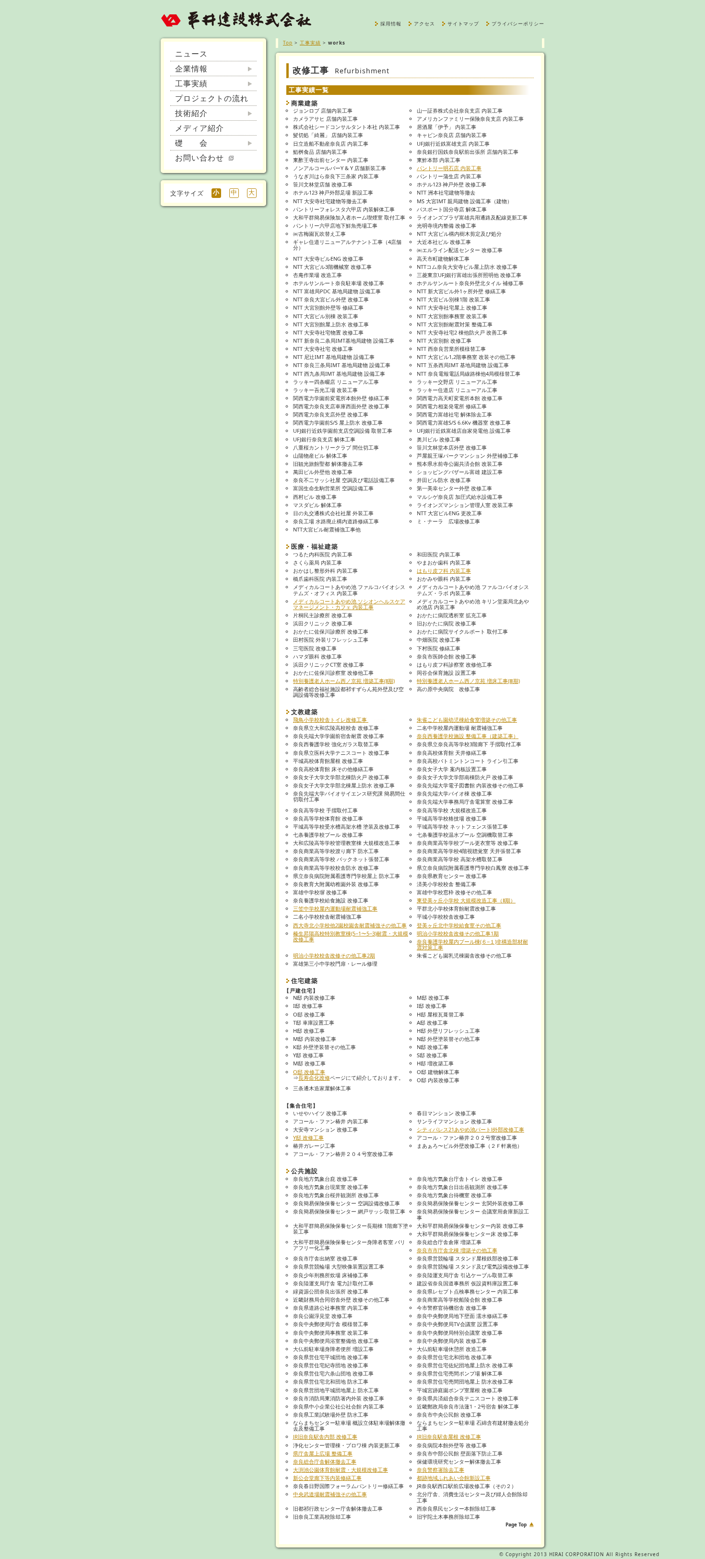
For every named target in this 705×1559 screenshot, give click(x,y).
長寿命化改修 (314, 1077)
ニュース (191, 53)
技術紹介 (191, 113)
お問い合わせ (202, 157)
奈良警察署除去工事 (440, 1469)
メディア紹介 (199, 128)
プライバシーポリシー (518, 23)
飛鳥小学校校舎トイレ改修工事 (339, 719)
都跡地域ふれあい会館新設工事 (454, 1477)
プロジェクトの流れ (211, 98)
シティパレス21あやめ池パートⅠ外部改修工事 (470, 1129)
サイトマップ (463, 23)
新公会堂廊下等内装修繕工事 (327, 1477)
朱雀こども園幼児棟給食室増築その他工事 (467, 719)
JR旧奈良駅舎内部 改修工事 (325, 1436)
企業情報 (191, 68)
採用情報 (390, 23)
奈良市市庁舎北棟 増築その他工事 (457, 1250)
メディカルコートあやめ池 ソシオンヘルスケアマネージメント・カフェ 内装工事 (349, 604)
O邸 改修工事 (309, 1071)
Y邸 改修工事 (308, 1137)
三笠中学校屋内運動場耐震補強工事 (335, 908)
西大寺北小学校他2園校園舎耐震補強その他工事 (350, 925)
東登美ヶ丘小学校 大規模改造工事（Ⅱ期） (466, 900)
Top (288, 42)
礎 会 (191, 143)
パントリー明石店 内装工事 (449, 168)
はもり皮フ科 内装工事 (444, 570)
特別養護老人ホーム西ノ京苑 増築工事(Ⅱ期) (344, 680)
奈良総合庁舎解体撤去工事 (324, 1461)
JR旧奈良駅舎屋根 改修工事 (449, 1436)
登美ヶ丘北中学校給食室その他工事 (459, 925)
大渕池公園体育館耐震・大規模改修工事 (340, 1469)
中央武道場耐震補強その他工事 (330, 1494)
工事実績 (191, 83)
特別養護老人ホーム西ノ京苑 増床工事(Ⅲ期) (468, 680)
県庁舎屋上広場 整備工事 (322, 1453)
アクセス (424, 23)
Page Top (516, 1524)
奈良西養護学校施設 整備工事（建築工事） (467, 735)
